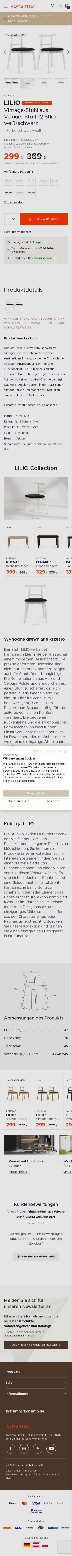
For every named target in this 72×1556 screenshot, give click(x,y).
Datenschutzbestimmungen (51, 751)
